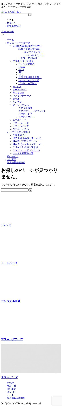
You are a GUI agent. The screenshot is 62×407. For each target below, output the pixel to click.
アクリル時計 (25, 108)
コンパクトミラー (33, 52)
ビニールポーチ (21, 123)
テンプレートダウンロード (26, 150)
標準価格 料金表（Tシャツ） (27, 138)
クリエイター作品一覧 (18, 43)
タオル (16, 98)
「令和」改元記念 (27, 58)
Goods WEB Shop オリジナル (27, 46)
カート (10, 395)
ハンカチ (17, 102)
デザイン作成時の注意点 (25, 147)
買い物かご (12, 156)
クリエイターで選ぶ (23, 61)
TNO (20, 74)
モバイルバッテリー (34, 55)
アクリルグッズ (21, 105)
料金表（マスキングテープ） (28, 144)
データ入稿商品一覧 (23, 153)
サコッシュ (18, 92)
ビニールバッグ (21, 126)
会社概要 (11, 159)
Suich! (21, 69)
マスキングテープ (22, 95)
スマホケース (20, 120)
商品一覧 (11, 386)
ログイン (11, 23)
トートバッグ (20, 89)
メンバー (11, 392)
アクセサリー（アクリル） (32, 111)
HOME (10, 383)
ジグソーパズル (21, 129)
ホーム (10, 39)
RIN (20, 72)
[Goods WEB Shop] (11, 12)
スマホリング (25, 114)
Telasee (21, 67)
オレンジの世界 (26, 64)
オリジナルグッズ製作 (18, 132)
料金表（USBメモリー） (25, 141)
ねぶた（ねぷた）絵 (28, 80)
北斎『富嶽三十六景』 (30, 49)
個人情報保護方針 (16, 162)
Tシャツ (17, 86)
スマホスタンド (26, 117)
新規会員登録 (14, 26)
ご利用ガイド (20, 135)
